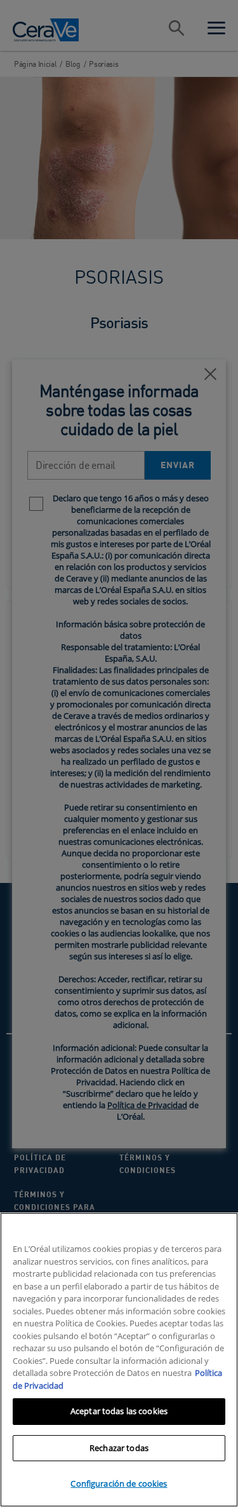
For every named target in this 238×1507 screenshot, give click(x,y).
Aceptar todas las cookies (119, 1411)
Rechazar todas (119, 1448)
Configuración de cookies (118, 1483)
